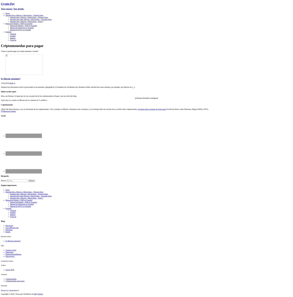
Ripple (7, 232)
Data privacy (10, 256)
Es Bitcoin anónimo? (10, 79)
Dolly (12, 83)
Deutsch (13, 34)
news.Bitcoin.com (12, 228)
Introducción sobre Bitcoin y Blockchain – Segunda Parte (31, 20)
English (13, 36)
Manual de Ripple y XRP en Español (18, 24)
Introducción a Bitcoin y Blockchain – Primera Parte (24, 15)
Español (8, 32)
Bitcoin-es (4, 290)
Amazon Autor (10, 250)
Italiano (12, 38)
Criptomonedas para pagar (14, 281)
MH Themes (38, 294)
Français (13, 40)
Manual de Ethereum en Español (22, 28)
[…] (133, 87)
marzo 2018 (9, 270)
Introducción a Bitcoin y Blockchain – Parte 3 (26, 22)
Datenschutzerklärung (13, 254)
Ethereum (8, 230)
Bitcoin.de (9, 226)
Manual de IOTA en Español (20, 30)
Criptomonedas (10, 279)
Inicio (7, 13)
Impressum (9, 252)
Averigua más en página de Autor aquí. (152, 109)
